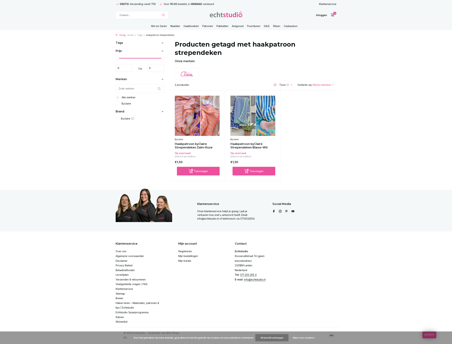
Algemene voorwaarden (130, 256)
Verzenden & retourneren (131, 279)
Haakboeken (191, 26)
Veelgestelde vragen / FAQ (131, 284)
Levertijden (122, 274)
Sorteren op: (305, 84)
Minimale (124, 68)
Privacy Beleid (124, 265)
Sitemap (120, 293)
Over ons (121, 251)
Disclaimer (121, 260)
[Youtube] (293, 211)
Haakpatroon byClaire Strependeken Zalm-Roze (194, 145)
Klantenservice (327, 3)
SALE (267, 26)
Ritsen (276, 26)
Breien (119, 298)
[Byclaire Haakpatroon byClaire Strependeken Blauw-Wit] (252, 116)
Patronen (207, 26)
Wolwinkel (121, 321)
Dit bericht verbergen (272, 337)
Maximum (155, 68)
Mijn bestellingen (188, 256)
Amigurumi (238, 26)
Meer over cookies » (304, 337)
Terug (122, 35)
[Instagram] (280, 211)
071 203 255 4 (248, 274)
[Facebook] (273, 211)
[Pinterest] (286, 211)
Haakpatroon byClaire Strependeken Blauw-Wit (249, 145)
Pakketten (222, 26)
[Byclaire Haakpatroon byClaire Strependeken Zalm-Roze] (197, 116)
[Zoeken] (163, 15)
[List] (275, 84)
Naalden (175, 26)
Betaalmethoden (125, 270)
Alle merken (128, 97)
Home (130, 35)
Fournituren (253, 26)
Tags (139, 35)
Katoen (120, 317)
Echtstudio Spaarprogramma (132, 312)
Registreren (185, 251)
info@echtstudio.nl (255, 279)
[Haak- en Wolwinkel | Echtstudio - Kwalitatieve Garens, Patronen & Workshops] (226, 15)
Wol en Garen (159, 26)
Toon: (282, 84)
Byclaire (126, 103)
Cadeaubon (291, 26)
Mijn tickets (184, 260)
